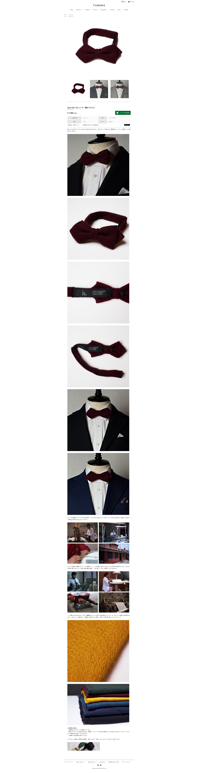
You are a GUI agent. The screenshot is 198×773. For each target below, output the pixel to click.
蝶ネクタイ (71, 16)
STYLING (95, 9)
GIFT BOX (112, 9)
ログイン (124, 1)
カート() (132, 1)
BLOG (119, 9)
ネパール (71, 14)
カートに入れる (125, 112)
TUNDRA (126, 9)
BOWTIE (87, 9)
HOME (71, 9)
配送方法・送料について (73, 125)
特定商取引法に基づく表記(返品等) (90, 125)
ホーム (65, 14)
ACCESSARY (103, 9)
